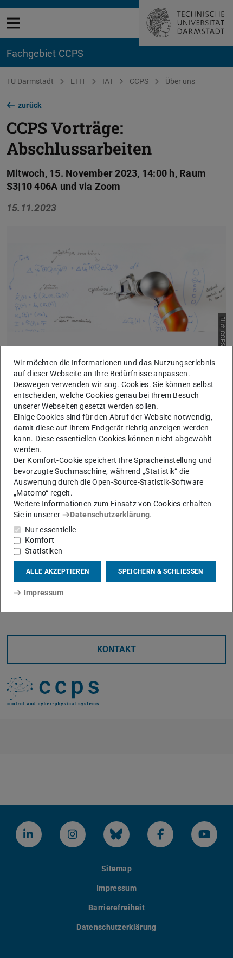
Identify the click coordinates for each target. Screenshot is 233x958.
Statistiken (43, 550)
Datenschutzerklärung (110, 514)
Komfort (39, 540)
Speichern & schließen (160, 571)
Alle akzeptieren (57, 571)
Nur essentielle (50, 529)
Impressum (43, 592)
